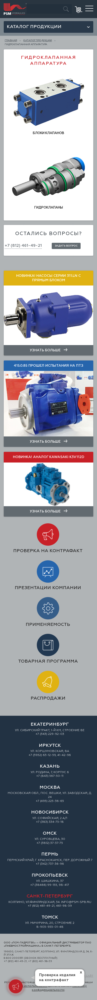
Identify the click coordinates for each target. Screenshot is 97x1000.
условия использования (28, 986)
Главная (11, 40)
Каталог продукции (34, 27)
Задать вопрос (66, 246)
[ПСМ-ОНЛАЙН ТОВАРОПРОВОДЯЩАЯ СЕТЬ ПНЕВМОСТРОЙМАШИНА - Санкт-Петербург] (15, 4)
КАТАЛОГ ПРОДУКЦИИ (37, 40)
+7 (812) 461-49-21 (23, 246)
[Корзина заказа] (79, 9)
